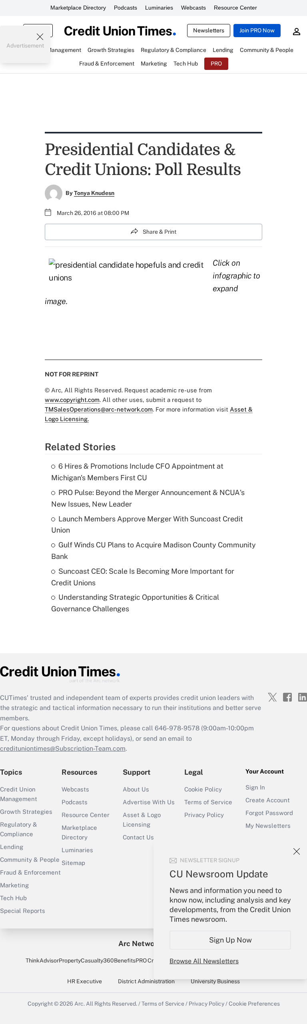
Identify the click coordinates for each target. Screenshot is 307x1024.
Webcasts (193, 7)
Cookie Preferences (254, 1003)
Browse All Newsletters (204, 961)
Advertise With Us (149, 802)
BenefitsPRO (130, 960)
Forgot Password (269, 812)
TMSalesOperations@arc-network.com (99, 409)
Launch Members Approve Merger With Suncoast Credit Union (147, 525)
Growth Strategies (26, 811)
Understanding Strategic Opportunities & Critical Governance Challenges (135, 603)
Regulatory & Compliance (18, 829)
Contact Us (138, 837)
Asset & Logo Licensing (142, 819)
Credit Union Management (18, 794)
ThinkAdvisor (42, 960)
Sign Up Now (230, 940)
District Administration (146, 981)
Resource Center (235, 7)
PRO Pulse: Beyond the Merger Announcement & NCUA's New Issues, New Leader (148, 498)
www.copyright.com (72, 399)
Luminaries (159, 7)
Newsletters (208, 30)
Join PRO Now (257, 30)
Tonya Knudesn (94, 193)
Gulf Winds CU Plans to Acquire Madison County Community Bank (153, 551)
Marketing (14, 885)
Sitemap (73, 862)
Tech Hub (13, 898)
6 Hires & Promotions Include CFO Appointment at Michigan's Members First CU (137, 472)
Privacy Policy (204, 814)
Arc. (79, 1003)
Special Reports (22, 910)
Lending (11, 846)
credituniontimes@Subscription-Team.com (63, 748)
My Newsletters (268, 825)
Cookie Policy (203, 789)
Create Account (267, 800)
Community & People (30, 859)
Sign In (255, 787)
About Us (136, 789)
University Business (215, 981)
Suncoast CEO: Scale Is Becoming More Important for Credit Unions (142, 577)
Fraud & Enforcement (30, 872)
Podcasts (125, 7)
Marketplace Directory (78, 7)
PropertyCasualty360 (86, 960)
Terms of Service (208, 802)
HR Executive (84, 981)
